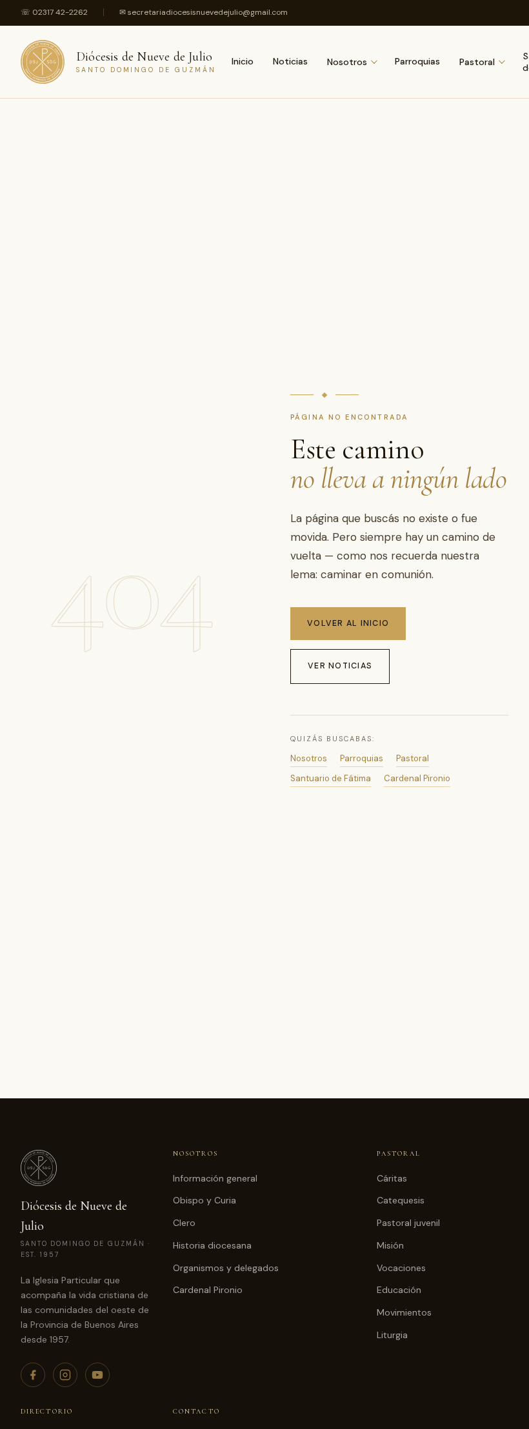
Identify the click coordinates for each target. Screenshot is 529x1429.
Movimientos (404, 1312)
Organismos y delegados (226, 1268)
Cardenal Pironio (417, 778)
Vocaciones (401, 1268)
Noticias (290, 61)
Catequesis (400, 1200)
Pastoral (477, 62)
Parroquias (417, 61)
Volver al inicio (348, 623)
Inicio (243, 61)
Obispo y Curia (204, 1200)
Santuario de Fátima (330, 778)
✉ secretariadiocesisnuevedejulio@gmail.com (203, 12)
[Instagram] (65, 1375)
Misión (390, 1245)
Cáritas (392, 1178)
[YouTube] (97, 1375)
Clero (184, 1223)
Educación (399, 1290)
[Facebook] (33, 1375)
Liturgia (392, 1335)
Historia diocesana (212, 1245)
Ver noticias (340, 666)
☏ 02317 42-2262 (54, 12)
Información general (215, 1178)
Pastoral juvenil (408, 1223)
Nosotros (347, 62)
